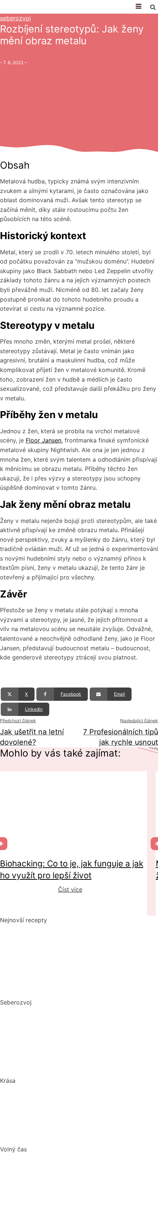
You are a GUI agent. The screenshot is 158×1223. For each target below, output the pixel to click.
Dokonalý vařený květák (34, 988)
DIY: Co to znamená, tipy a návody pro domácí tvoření (76, 1181)
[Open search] (153, 7)
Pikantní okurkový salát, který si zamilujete (59, 929)
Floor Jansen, (44, 440)
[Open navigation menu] (138, 7)
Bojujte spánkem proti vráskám (43, 1136)
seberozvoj (15, 18)
